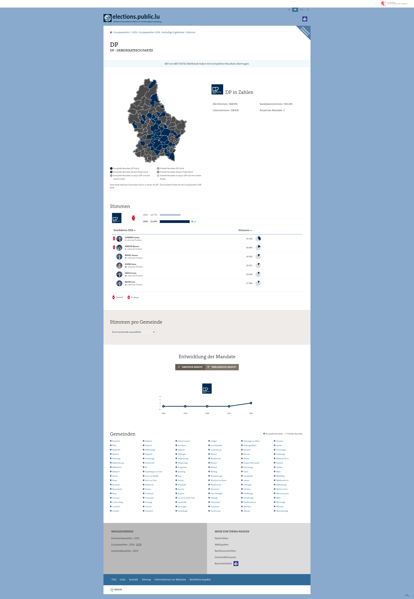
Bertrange (116, 458)
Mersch (214, 463)
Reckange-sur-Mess (252, 441)
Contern (115, 511)
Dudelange (149, 458)
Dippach (148, 454)
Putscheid (215, 506)
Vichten (279, 467)
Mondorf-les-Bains (218, 480)
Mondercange (216, 476)
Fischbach (149, 493)
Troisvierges (281, 450)
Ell (146, 467)
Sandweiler (248, 476)
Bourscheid (117, 489)
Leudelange (182, 511)
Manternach (216, 458)
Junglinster (182, 467)
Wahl (278, 471)
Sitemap (146, 579)
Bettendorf (116, 467)
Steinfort (247, 506)
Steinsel (247, 511)
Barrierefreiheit (223, 563)
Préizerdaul (215, 502)
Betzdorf (116, 471)
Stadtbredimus (250, 502)
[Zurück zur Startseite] (111, 32)
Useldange (280, 454)
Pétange (214, 498)
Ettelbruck (149, 484)
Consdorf (116, 506)
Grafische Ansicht (192, 367)
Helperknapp (183, 458)
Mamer (214, 454)
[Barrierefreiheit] (304, 16)
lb (308, 9)
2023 (136, 538)
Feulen (148, 489)
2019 (134, 32)
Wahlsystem (222, 544)
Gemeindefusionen (225, 557)
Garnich (148, 506)
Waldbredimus (282, 480)
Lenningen (182, 506)
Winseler (279, 506)
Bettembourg (118, 463)
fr (289, 9)
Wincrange (280, 502)
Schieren (247, 489)
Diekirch (148, 445)
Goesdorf (149, 511)
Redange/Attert (250, 445)
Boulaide (116, 484)
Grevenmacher (184, 441)
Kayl (179, 476)
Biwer (114, 480)
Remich (247, 454)
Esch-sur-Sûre (151, 480)
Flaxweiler (149, 498)
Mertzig (214, 471)
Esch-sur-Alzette (151, 476)
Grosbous (182, 445)
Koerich (181, 489)
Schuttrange (249, 498)
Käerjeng (181, 471)
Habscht (181, 450)
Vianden (279, 463)
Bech (114, 445)
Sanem (246, 480)
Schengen (248, 484)
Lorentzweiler (216, 445)
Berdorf (115, 454)
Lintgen (214, 441)
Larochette (182, 502)
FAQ (114, 579)
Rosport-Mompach (252, 463)
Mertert (214, 467)
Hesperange (183, 463)
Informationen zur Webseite (170, 579)
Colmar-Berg (117, 502)
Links (122, 579)
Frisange (148, 502)
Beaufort (116, 441)
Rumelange (248, 467)
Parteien (191, 32)
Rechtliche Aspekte (200, 579)
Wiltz (278, 498)
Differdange (150, 450)
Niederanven (216, 484)
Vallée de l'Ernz (282, 458)
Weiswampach (282, 493)
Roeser (246, 458)
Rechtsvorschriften (225, 551)
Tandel (279, 445)
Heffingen (182, 454)
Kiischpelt (182, 484)
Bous (114, 493)
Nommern (215, 489)
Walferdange (281, 484)
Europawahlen (122, 32)
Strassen (279, 441)
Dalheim (148, 441)
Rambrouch (216, 511)
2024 (132, 544)
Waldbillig (280, 476)
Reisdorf (247, 450)
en (301, 9)
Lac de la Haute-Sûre (186, 498)
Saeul (246, 471)
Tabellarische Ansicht (223, 367)
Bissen (115, 476)
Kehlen (181, 480)
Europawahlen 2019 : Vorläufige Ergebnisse (161, 32)
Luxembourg (216, 450)
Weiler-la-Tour (282, 489)
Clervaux (116, 498)
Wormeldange (282, 511)
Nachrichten (221, 538)
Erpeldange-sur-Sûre (153, 471)
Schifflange (248, 493)
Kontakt (133, 579)
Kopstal (181, 493)
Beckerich (116, 450)
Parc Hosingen (217, 493)
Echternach (149, 463)
